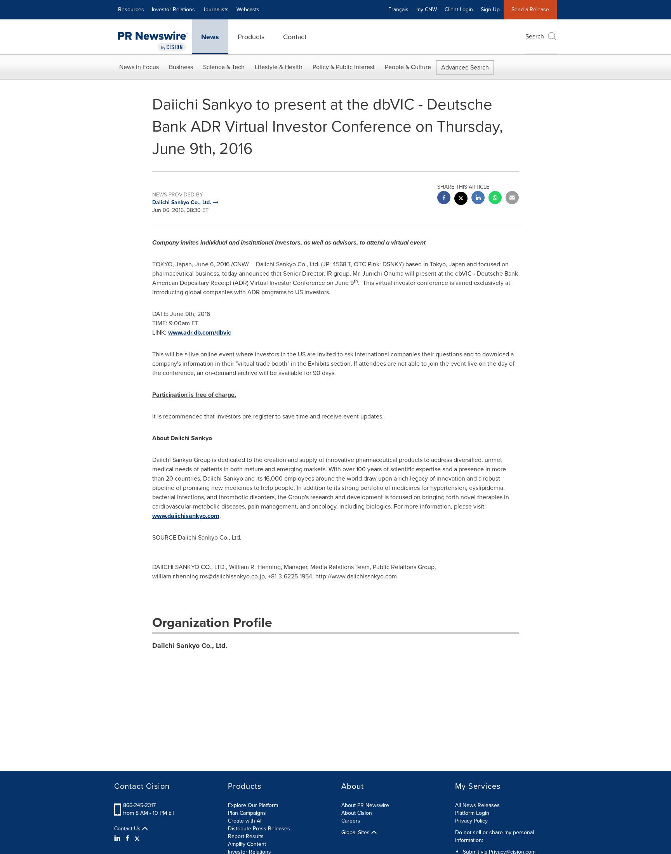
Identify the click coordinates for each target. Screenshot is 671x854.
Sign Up (490, 9)
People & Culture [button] (408, 66)
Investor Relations (173, 9)
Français (398, 9)
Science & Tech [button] (224, 66)
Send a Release (530, 9)
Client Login (459, 9)
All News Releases (477, 805)
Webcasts (247, 9)
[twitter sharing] (461, 199)
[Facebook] (127, 838)
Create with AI (244, 821)
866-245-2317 (139, 805)
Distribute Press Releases (259, 828)
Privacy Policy (471, 821)
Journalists (216, 9)
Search (534, 36)
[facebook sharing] (443, 198)
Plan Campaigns (247, 813)
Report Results (246, 836)
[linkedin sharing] (478, 198)
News (210, 37)
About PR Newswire (365, 805)
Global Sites (356, 833)
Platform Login (472, 813)
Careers (350, 821)
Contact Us (128, 829)
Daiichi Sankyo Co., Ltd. (190, 645)
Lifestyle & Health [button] (278, 66)
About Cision (356, 813)
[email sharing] (512, 198)
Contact (294, 37)
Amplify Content (247, 844)
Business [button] (181, 66)
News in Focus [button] (139, 66)
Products (251, 37)
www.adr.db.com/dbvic (199, 332)
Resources (131, 9)
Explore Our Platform (253, 805)
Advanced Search (465, 67)
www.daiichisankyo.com (185, 515)
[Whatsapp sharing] (495, 198)
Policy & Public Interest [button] (344, 66)
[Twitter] (137, 838)
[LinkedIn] (118, 838)
